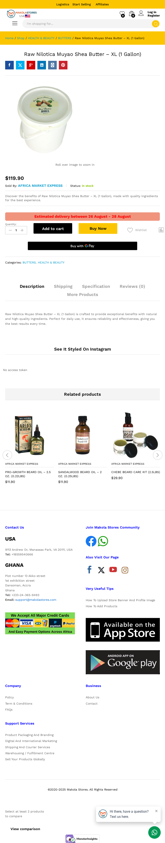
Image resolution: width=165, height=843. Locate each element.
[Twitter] (101, 571)
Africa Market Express (40, 186)
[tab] (32, 288)
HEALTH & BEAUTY (51, 262)
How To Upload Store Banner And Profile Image (120, 600)
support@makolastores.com (35, 599)
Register (154, 15)
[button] (19, 457)
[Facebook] (89, 571)
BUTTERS (29, 262)
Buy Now (98, 228)
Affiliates (102, 4)
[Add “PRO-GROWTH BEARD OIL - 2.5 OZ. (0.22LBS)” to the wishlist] (39, 457)
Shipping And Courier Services (27, 747)
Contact (92, 703)
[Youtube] (113, 571)
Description (32, 286)
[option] (29, 450)
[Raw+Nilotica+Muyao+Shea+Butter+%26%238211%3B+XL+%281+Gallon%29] (20, 65)
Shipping (63, 286)
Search (155, 23)
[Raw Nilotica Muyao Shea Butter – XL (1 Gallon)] (9, 65)
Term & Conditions (18, 703)
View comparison (25, 829)
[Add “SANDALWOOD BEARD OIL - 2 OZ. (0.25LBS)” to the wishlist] (92, 457)
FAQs (8, 709)
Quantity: (11, 224)
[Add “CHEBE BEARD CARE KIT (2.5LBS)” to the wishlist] (145, 457)
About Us (92, 697)
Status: (75, 185)
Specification (96, 286)
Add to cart (53, 228)
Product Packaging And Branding (29, 735)
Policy (9, 697)
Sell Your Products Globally (25, 759)
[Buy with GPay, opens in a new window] (82, 246)
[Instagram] (125, 570)
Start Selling (81, 4)
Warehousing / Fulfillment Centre (29, 753)
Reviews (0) (132, 286)
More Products (82, 294)
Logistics (62, 4)
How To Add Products (101, 606)
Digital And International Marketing (31, 741)
